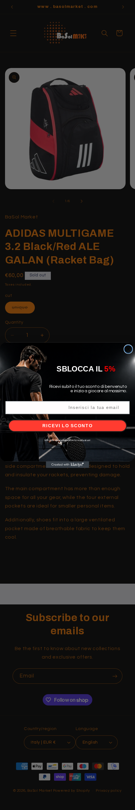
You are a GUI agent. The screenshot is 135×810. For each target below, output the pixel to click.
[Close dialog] (128, 349)
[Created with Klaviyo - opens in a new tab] (67, 464)
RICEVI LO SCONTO (67, 425)
